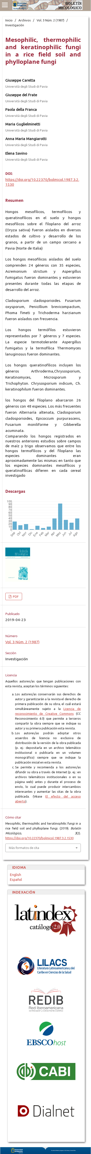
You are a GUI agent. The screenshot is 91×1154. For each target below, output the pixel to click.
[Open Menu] (5, 5)
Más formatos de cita (24, 848)
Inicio (9, 20)
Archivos (24, 20)
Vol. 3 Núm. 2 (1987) (50, 20)
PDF (15, 596)
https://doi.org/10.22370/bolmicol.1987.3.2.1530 (39, 838)
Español (16, 880)
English (15, 875)
